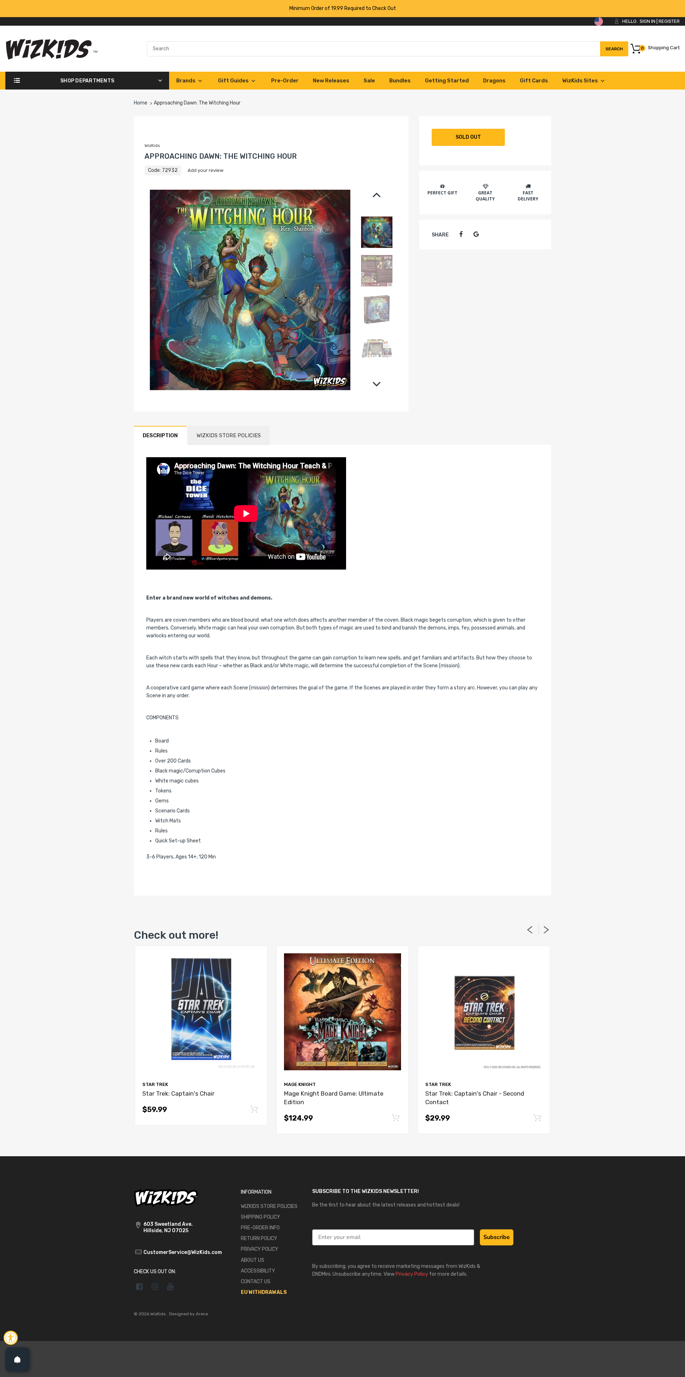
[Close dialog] (472, 616)
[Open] (17, 1359)
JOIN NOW (412, 725)
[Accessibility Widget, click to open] (11, 1338)
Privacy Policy (457, 749)
